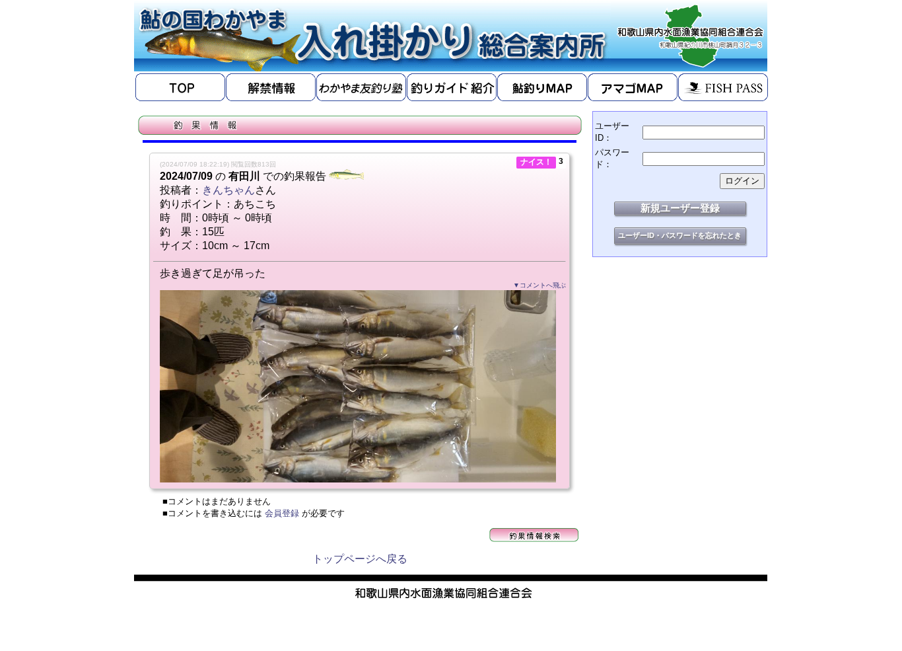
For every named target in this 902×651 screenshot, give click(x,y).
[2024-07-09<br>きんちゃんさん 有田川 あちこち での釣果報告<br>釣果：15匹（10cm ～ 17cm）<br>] (358, 478)
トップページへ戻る (359, 558)
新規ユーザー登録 (680, 207)
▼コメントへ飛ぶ (539, 285)
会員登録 (282, 513)
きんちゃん (228, 190)
